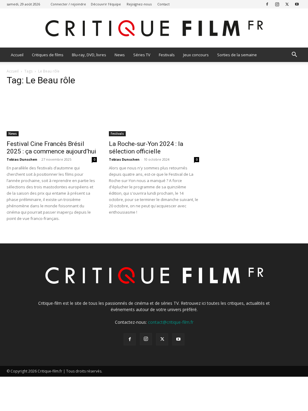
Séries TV (141, 54)
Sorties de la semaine (237, 54)
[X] (286, 4)
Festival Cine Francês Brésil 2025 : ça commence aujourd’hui (51, 147)
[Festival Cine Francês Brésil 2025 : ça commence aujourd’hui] (52, 114)
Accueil (17, 54)
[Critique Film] (154, 28)
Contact (163, 4)
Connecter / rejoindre (68, 4)
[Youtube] (296, 4)
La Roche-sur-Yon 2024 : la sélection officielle (146, 147)
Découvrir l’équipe (106, 4)
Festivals (167, 54)
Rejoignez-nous (139, 4)
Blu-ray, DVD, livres (89, 54)
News (120, 54)
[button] (294, 55)
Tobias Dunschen (22, 159)
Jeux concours (196, 54)
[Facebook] (267, 4)
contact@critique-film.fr (170, 322)
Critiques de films (47, 54)
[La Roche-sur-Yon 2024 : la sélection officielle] (154, 114)
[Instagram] (277, 4)
